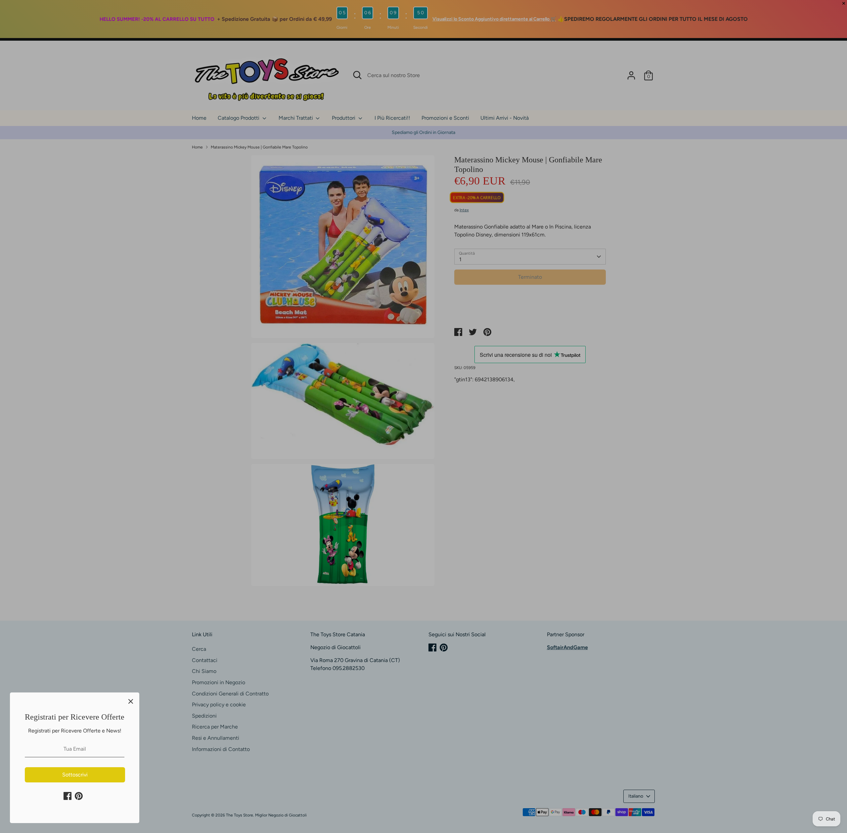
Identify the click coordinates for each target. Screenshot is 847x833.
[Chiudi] (130, 701)
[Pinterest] (79, 796)
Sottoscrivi (75, 774)
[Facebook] (67, 796)
